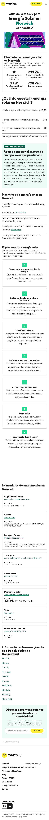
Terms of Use (9, 817)
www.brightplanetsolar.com (16, 499)
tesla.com (8, 613)
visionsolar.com (11, 576)
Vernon (5, 667)
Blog (4, 774)
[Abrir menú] (46, 4)
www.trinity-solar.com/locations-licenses (22, 558)
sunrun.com (9, 517)
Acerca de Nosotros (11, 771)
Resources (7, 782)
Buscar (37, 731)
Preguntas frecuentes (12, 767)
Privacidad (30, 767)
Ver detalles (20, 212)
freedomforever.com (13, 538)
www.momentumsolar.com (16, 594)
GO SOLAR (36, 4)
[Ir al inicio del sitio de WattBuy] (9, 4)
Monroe (5, 663)
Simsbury (6, 694)
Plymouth (6, 672)
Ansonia (5, 676)
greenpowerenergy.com (15, 631)
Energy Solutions (10, 785)
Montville (6, 690)
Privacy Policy (22, 817)
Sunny (5, 763)
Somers (5, 681)
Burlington (6, 685)
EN (4, 806)
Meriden (5, 658)
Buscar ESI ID (8, 778)
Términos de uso (33, 764)
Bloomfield (7, 699)
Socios (5, 789)
